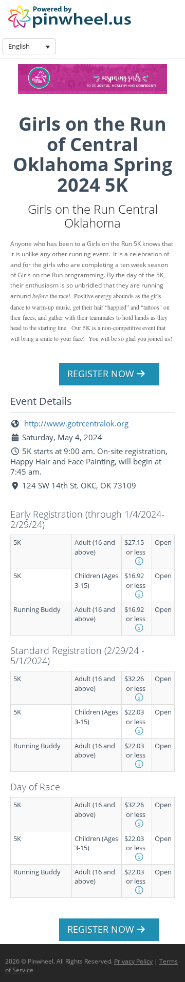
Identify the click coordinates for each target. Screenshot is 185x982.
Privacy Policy (133, 961)
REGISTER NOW (102, 373)
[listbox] (29, 46)
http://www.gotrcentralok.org (75, 423)
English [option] (19, 46)
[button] (47, 46)
